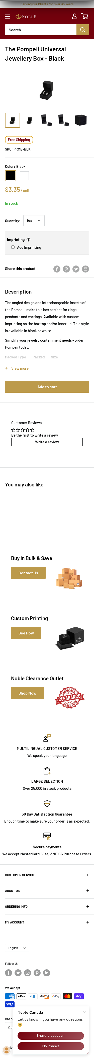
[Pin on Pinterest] (66, 268)
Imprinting (16, 239)
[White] (24, 175)
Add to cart (47, 386)
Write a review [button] (47, 442)
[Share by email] (85, 268)
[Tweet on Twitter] (75, 268)
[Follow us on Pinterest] (37, 972)
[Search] (82, 29)
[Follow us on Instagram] (27, 972)
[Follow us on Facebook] (8, 972)
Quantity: (12, 220)
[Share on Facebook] (56, 268)
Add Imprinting (29, 247)
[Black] (10, 175)
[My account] (74, 16)
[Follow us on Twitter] (18, 972)
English (13, 948)
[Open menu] (7, 17)
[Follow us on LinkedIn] (46, 972)
